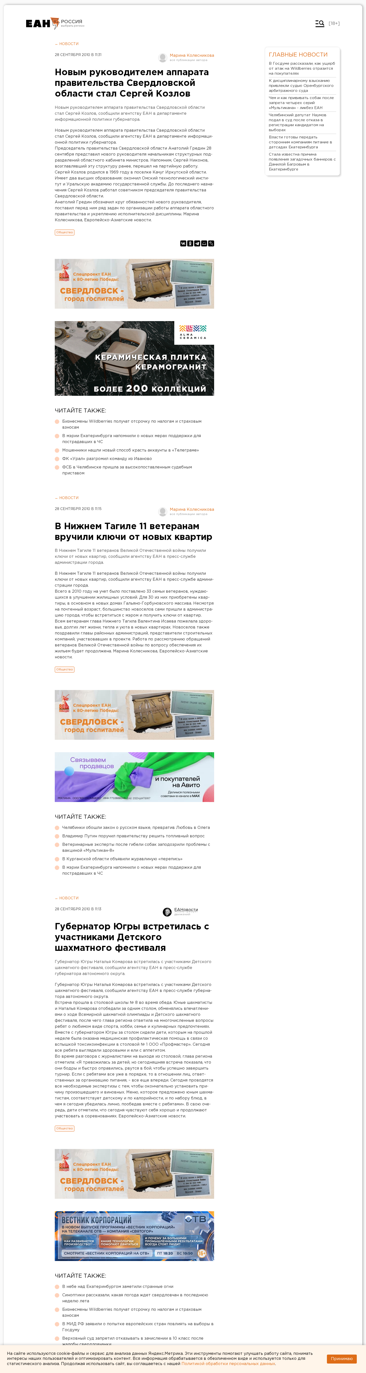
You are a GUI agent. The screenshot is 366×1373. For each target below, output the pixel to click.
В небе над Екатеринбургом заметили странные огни (117, 1287)
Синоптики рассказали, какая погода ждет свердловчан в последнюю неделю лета (135, 1298)
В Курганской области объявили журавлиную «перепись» (122, 859)
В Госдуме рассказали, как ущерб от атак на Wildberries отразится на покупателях (302, 68)
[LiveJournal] (211, 243)
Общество (64, 232)
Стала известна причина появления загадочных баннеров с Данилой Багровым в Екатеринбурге (302, 162)
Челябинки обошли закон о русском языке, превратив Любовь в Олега (136, 828)
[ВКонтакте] (183, 243)
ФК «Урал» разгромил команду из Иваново (107, 459)
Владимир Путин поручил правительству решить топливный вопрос (133, 836)
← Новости (66, 44)
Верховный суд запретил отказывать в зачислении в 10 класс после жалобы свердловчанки (132, 1341)
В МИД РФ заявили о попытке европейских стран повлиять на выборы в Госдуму (138, 1327)
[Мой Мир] (204, 243)
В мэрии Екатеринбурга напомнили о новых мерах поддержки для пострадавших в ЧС (131, 439)
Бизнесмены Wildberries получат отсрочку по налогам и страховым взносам (131, 424)
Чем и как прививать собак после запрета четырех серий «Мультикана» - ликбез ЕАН (301, 103)
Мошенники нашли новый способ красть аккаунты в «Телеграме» (130, 450)
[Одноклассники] (190, 243)
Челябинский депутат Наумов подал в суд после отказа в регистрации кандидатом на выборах (297, 123)
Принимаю (342, 1359)
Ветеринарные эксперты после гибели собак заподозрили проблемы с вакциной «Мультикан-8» (136, 848)
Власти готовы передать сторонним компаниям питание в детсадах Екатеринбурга (300, 142)
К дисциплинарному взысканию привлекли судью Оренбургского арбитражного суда (301, 85)
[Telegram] (197, 243)
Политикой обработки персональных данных (228, 1364)
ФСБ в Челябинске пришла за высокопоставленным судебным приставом (127, 470)
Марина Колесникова (192, 55)
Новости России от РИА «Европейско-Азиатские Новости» (43, 23)
